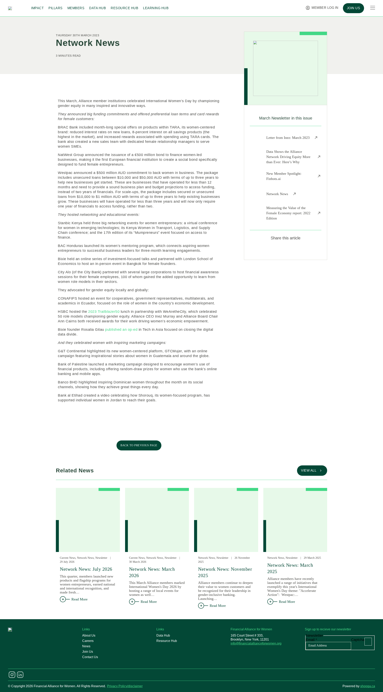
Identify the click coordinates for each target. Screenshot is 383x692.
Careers (88, 641)
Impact (37, 8)
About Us (88, 635)
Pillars (55, 8)
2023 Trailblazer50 (103, 312)
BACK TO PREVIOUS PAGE (138, 445)
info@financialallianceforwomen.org (256, 643)
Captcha (357, 640)
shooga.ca (367, 686)
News (86, 646)
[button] (271, 250)
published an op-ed (121, 330)
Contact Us (90, 657)
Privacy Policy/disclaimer (125, 686)
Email (311, 640)
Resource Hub (124, 8)
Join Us (87, 651)
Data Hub (97, 8)
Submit (368, 642)
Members (76, 8)
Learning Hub (156, 8)
